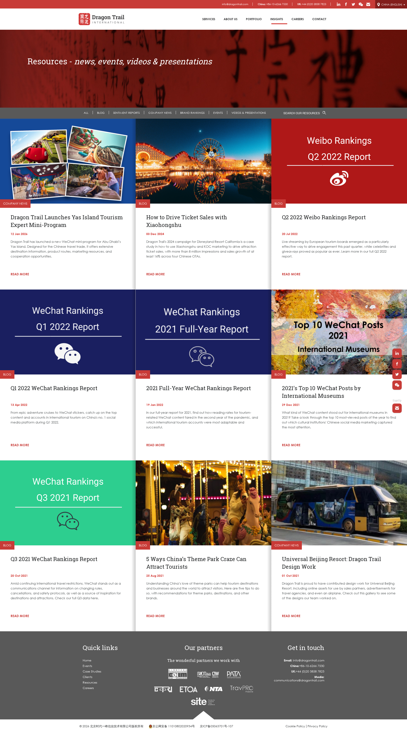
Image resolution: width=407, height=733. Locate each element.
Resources (90, 682)
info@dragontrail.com (235, 4)
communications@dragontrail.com (299, 678)
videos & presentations (248, 112)
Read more (20, 274)
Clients (87, 677)
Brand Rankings (192, 112)
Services (208, 19)
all (86, 112)
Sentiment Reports (126, 112)
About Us (230, 19)
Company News (159, 112)
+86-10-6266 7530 (273, 4)
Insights (276, 19)
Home (87, 660)
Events (87, 666)
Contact (319, 19)
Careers (297, 19)
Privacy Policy (318, 726)
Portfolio (254, 19)
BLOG (101, 112)
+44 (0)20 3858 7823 (311, 4)
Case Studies (92, 671)
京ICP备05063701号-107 (216, 726)
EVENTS (218, 112)
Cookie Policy (295, 726)
